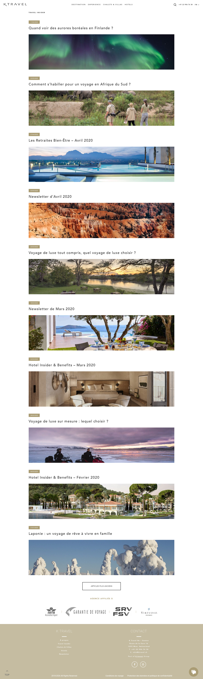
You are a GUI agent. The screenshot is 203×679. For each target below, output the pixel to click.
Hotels (129, 5)
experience (94, 5)
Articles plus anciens (101, 586)
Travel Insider (64, 644)
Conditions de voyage (114, 675)
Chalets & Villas (112, 5)
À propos (64, 640)
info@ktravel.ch (140, 652)
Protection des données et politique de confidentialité (149, 675)
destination (79, 5)
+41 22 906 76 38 (186, 5)
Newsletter (64, 654)
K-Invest (139, 656)
